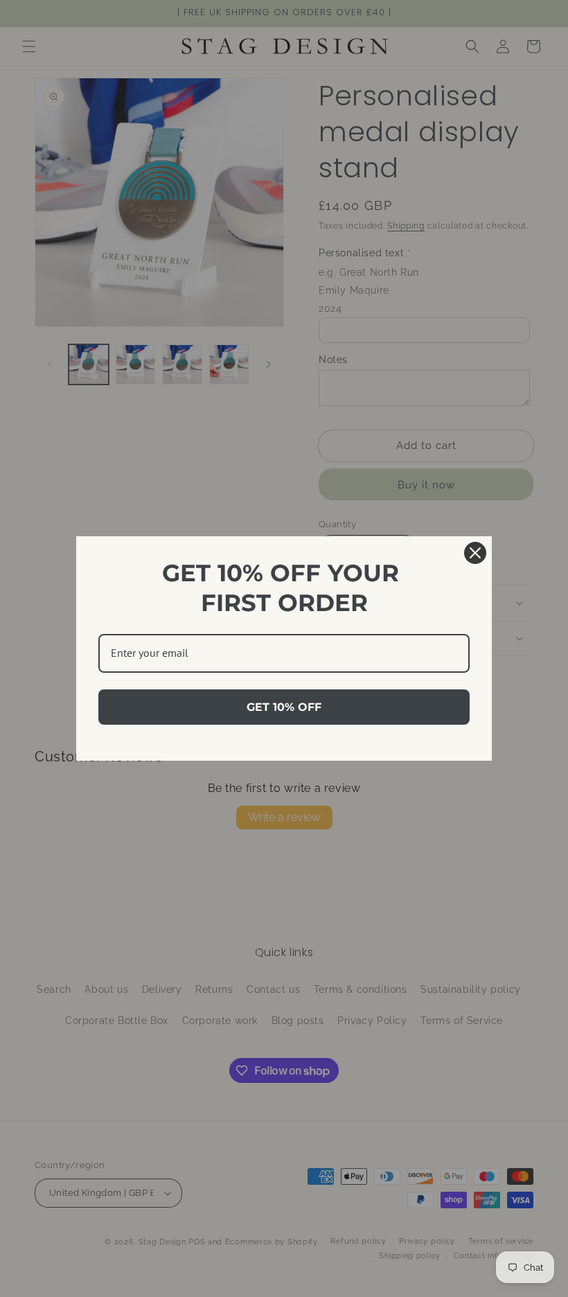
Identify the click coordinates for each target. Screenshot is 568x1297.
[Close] (475, 553)
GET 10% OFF (284, 707)
